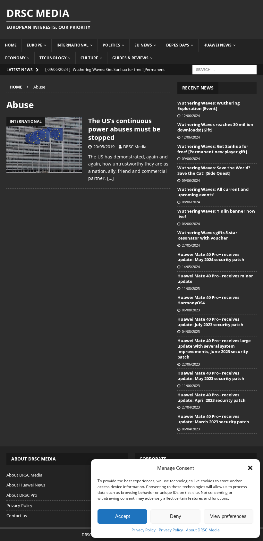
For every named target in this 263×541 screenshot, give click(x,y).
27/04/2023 (191, 407)
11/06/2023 (191, 385)
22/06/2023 (191, 364)
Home (11, 45)
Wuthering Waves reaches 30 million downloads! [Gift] (215, 127)
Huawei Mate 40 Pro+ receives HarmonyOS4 (208, 300)
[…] (110, 178)
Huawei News (217, 45)
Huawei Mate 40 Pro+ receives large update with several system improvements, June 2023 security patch (214, 349)
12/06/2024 (191, 115)
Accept (122, 516)
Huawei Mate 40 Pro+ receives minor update (215, 278)
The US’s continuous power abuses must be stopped (124, 129)
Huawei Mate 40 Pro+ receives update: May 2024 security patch (210, 257)
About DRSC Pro (21, 495)
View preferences (228, 516)
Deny (175, 516)
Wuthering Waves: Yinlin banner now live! (216, 213)
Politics (111, 45)
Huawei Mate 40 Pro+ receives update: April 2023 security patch (211, 397)
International (72, 45)
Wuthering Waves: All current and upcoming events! (213, 192)
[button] (250, 468)
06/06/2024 (191, 223)
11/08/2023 (191, 288)
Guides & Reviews (130, 58)
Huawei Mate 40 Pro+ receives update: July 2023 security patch (210, 321)
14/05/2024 (191, 266)
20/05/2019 (104, 146)
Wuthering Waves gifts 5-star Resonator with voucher (207, 235)
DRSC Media (134, 146)
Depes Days (177, 45)
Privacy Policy (144, 530)
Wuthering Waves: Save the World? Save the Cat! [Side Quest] (213, 170)
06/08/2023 (191, 310)
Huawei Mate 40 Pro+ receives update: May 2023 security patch (210, 375)
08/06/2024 (191, 201)
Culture (89, 58)
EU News (143, 45)
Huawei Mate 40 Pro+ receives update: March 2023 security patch (213, 419)
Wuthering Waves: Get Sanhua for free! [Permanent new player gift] (212, 149)
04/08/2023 (191, 331)
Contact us (16, 516)
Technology (52, 58)
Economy (15, 58)
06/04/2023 (191, 429)
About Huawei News (25, 485)
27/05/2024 (191, 245)
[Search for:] (224, 69)
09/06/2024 (191, 158)
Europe (34, 45)
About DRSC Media (203, 530)
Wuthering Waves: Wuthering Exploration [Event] (208, 105)
